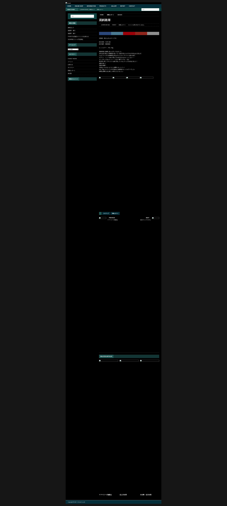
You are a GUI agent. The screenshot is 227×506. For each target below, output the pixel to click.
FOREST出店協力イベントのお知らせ (78, 36)
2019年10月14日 (105, 25)
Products (102, 6)
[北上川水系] (129, 426)
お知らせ (70, 64)
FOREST (114, 25)
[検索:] (150, 9)
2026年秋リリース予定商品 (75, 39)
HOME (69, 6)
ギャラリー (71, 67)
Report (122, 6)
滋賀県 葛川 (71, 30)
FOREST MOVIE (72, 58)
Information (91, 6)
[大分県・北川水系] (149, 426)
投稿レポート (122, 25)
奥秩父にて (71, 27)
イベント (70, 61)
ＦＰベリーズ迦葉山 (105, 495)
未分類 (70, 73)
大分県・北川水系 (145, 495)
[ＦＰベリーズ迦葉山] (108, 426)
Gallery (114, 6)
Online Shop (79, 6)
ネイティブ (106, 213)
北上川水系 (123, 495)
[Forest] (68, 3)
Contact (132, 6)
